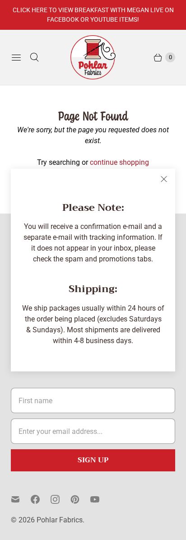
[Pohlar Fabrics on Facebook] (41, 499)
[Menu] (16, 57)
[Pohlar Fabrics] (93, 57)
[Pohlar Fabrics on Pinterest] (80, 499)
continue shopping (119, 162)
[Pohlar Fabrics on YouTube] (100, 499)
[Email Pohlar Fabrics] (21, 499)
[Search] (34, 57)
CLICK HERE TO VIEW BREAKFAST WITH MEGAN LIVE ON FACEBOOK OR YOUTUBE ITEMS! (93, 14)
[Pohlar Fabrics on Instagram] (60, 499)
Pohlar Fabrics (60, 520)
